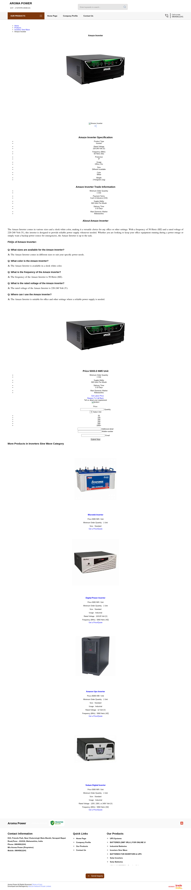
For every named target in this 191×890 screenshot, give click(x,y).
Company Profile (70, 16)
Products (17, 28)
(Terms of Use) (37, 884)
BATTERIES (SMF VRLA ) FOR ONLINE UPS (129, 842)
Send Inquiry (97, 876)
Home (16, 26)
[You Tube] (181, 824)
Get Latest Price (97, 396)
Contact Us (88, 16)
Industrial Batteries (118, 846)
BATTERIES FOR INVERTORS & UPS (125, 854)
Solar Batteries (116, 862)
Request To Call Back (95, 398)
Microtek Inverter (95, 515)
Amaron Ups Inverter (95, 691)
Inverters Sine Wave (22, 30)
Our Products (18, 16)
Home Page (52, 16)
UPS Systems (116, 838)
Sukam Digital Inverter (95, 785)
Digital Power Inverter (95, 598)
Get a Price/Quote (95, 529)
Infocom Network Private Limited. (39, 886)
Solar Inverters (116, 858)
